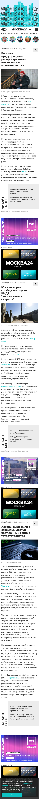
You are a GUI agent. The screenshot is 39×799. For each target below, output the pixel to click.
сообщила (5, 364)
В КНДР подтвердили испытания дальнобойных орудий (21, 439)
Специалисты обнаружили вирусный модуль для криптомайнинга (21, 708)
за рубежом (5, 451)
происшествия (6, 729)
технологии (16, 211)
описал (24, 171)
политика (14, 451)
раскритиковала (13, 678)
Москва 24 (19, 29)
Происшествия (23, 522)
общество (24, 211)
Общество (22, 49)
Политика (22, 283)
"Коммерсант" (7, 586)
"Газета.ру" (14, 354)
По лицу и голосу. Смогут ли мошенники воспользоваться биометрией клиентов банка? (22, 717)
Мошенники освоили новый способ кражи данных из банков (21, 191)
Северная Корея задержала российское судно (21, 432)
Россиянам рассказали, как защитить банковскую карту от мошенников (22, 199)
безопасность (6, 211)
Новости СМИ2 (6, 248)
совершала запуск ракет (11, 386)
